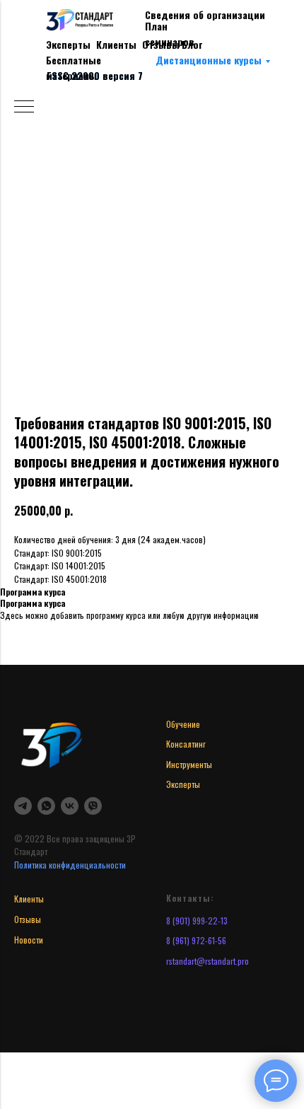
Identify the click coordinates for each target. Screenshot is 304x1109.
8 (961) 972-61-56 (196, 940)
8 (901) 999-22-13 (197, 921)
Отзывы (27, 919)
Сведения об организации (205, 14)
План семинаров (169, 33)
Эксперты (68, 44)
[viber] (93, 806)
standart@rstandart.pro (209, 961)
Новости (28, 940)
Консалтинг (186, 744)
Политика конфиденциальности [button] (70, 865)
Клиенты (116, 44)
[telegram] (23, 806)
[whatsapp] (46, 806)
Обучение (183, 724)
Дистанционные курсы (209, 59)
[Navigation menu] (24, 107)
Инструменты (189, 764)
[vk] (69, 806)
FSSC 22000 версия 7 (95, 75)
